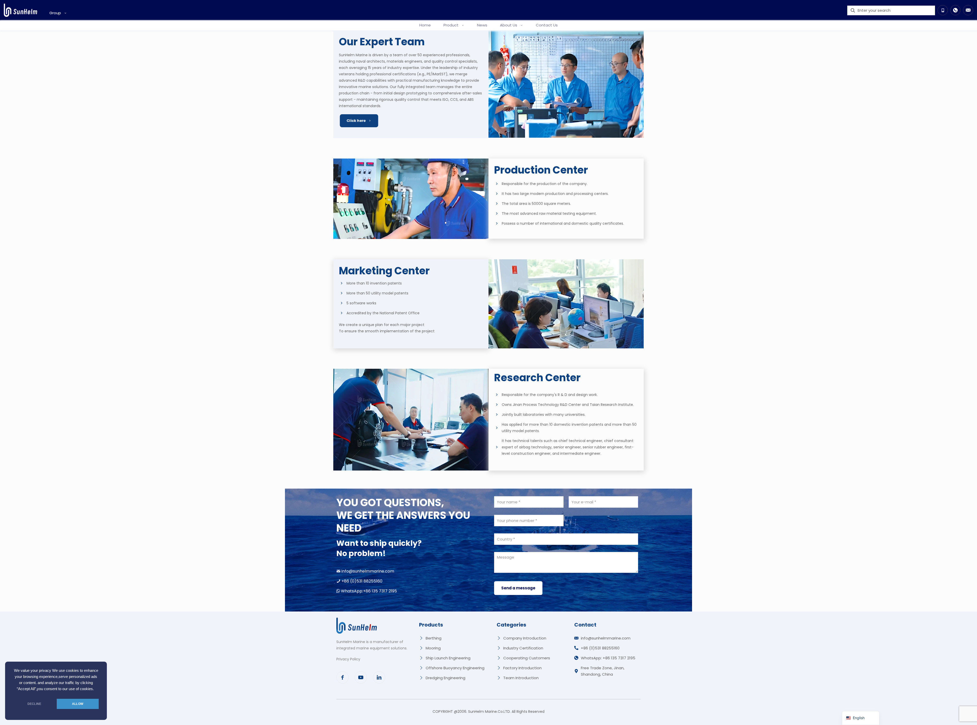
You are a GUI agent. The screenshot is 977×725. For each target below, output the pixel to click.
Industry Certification (523, 648)
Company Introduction (524, 638)
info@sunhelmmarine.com (367, 571)
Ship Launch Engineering (448, 658)
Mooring (433, 648)
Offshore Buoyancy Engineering (455, 668)
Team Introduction (521, 677)
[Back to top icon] (952, 714)
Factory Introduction (522, 668)
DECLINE (34, 704)
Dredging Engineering (445, 677)
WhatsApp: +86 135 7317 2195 (608, 658)
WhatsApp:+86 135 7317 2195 (369, 591)
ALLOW (77, 704)
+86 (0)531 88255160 (361, 581)
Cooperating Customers (526, 658)
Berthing (433, 638)
